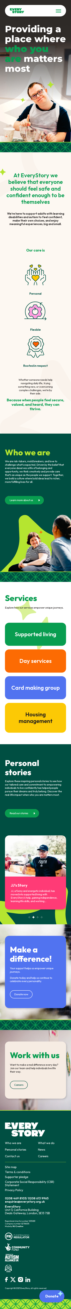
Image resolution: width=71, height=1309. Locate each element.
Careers (43, 1156)
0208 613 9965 (38, 1198)
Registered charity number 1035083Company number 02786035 (20, 1222)
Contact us (12, 1156)
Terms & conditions (17, 1172)
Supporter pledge (16, 1177)
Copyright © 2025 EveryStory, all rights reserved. (26, 1288)
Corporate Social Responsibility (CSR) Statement (29, 1183)
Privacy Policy (14, 1190)
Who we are (13, 1143)
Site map (11, 1167)
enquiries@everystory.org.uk (25, 1201)
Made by (14, 1226)
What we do (46, 1143)
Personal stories (15, 1149)
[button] (29, 917)
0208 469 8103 (15, 1198)
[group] (35, 872)
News (41, 1149)
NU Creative (18, 1226)
